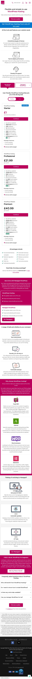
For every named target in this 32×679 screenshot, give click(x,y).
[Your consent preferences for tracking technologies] (29, 676)
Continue (16, 118)
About (11, 655)
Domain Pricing (23, 655)
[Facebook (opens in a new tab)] (12, 643)
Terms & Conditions (9, 660)
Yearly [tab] (20, 99)
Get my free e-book (16, 571)
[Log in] (23, 2)
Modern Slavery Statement (21, 660)
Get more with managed (11, 147)
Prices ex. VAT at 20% (16, 667)
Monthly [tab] (12, 99)
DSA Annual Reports (16, 663)
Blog (16, 655)
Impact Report (26, 663)
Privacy (18, 658)
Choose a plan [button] (15, 19)
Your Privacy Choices (17, 652)
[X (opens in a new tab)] (19, 643)
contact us (10, 609)
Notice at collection (5, 677)
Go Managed (8, 319)
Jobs (6, 655)
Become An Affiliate (10, 658)
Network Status (6, 663)
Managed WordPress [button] (23, 85)
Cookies (24, 658)
